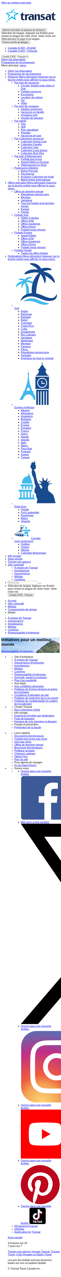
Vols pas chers (22, 741)
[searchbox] (23, 582)
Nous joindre (15, 558)
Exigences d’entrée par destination (34, 715)
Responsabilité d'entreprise (23, 632)
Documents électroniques (29, 736)
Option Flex (21, 756)
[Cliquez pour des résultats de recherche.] (40, 583)
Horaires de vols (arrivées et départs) (35, 721)
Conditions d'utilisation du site (31, 695)
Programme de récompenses (18, 62)
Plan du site (21, 759)
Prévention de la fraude (27, 727)
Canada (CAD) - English (22, 48)
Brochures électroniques (28, 747)
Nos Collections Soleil (27, 709)
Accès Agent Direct (25, 765)
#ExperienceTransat (26, 1226)
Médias (12, 626)
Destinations (33, 258)
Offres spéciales (32, 185)
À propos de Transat (19, 618)
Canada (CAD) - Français (22, 50)
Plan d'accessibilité (25, 680)
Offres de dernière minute (28, 744)
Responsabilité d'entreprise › (17, 651)
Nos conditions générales (29, 686)
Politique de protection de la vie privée (36, 698)
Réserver (31, 78)
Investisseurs (15, 623)
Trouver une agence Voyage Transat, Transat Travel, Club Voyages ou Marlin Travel (34, 1253)
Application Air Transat (27, 1232)
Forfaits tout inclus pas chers (30, 738)
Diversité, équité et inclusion (30, 677)
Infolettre (19, 1229)
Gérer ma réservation (13, 59)
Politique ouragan (24, 750)
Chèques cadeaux (24, 753)
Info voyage (14, 556)
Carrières (13, 629)
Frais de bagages (24, 718)
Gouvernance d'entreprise (29, 662)
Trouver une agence (19, 561)
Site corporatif (16, 564)
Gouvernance (15, 621)
